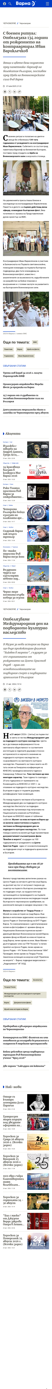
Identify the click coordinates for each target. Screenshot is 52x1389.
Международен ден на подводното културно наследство (22, 995)
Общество (6, 463)
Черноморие (9, 23)
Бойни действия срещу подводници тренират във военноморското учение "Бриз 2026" (23, 1054)
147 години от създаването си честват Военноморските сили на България (23, 398)
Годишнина (8, 356)
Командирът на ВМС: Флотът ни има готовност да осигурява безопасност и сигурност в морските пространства (26, 1040)
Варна (19, 349)
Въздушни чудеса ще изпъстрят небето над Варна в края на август (13, 577)
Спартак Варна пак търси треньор (13, 533)
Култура (5, 442)
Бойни (11, 505)
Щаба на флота (33, 349)
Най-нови (13, 1087)
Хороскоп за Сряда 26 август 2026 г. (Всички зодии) (13, 1141)
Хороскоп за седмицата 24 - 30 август (13, 1200)
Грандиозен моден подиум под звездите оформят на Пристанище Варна (12, 1124)
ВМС (35, 342)
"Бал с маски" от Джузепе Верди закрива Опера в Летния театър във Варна (13, 1223)
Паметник (8, 349)
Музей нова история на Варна (16, 1009)
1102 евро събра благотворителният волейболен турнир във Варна (13, 1183)
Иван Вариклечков (25, 356)
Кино (11, 484)
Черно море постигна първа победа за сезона (13, 594)
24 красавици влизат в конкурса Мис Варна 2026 (12, 471)
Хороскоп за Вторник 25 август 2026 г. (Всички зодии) (12, 1160)
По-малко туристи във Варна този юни (13, 553)
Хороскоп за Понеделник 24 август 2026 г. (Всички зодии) (12, 1240)
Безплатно (37, 980)
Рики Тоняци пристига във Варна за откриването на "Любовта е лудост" (12, 495)
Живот (14, 566)
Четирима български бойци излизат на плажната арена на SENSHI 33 (14, 515)
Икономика (6, 547)
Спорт (5, 505)
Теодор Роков (9, 987)
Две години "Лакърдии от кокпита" (24, 1066)
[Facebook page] (4, 5)
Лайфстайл (15, 463)
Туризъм (15, 547)
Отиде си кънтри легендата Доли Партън (13, 1101)
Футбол (11, 527)
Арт (11, 442)
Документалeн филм (22, 1003)
